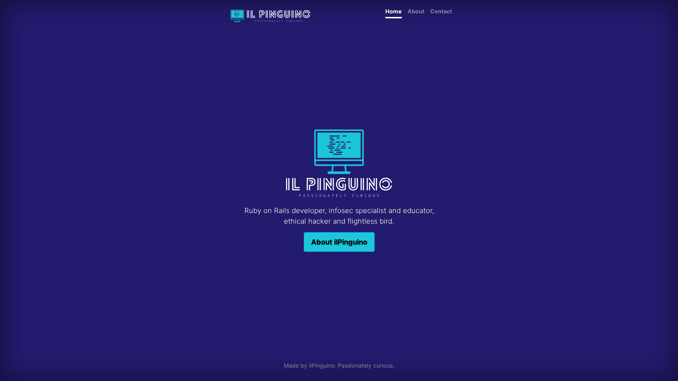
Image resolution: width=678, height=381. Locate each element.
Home (393, 11)
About (416, 11)
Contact (441, 11)
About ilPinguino (339, 242)
